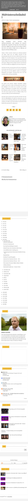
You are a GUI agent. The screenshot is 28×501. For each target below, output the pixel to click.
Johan (7, 20)
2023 (4, 227)
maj (4, 281)
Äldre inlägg (22, 170)
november (6, 269)
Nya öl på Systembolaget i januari (10, 246)
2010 (4, 304)
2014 (4, 296)
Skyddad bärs (6, 255)
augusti (5, 275)
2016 (4, 292)
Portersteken (9, 496)
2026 (4, 221)
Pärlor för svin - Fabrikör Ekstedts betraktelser (13, 393)
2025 (4, 223)
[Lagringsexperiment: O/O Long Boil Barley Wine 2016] (17, 137)
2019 (4, 235)
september (6, 273)
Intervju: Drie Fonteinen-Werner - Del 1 (11, 261)
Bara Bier (5, 382)
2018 (4, 237)
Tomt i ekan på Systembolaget (15, 435)
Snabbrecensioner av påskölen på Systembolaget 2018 (16, 487)
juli (4, 277)
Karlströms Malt (6, 378)
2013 (4, 298)
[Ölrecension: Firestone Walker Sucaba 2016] (17, 147)
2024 (4, 225)
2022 (4, 229)
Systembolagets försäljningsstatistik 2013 (14, 477)
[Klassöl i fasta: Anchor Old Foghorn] (5, 157)
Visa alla (25, 398)
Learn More (12, 9)
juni (4, 279)
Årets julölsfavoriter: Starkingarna (10, 250)
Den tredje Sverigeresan (7, 394)
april (5, 283)
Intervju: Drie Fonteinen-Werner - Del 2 (11, 259)
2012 (4, 300)
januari (5, 289)
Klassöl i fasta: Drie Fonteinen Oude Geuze (12, 248)
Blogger (15, 460)
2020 (4, 233)
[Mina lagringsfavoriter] (5, 137)
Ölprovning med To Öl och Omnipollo (17, 409)
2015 (4, 294)
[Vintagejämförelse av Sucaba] (5, 147)
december (6, 240)
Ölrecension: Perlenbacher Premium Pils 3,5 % (15, 482)
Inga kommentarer (15, 20)
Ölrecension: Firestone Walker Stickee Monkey (13, 263)
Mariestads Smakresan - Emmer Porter (11, 266)
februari (5, 287)
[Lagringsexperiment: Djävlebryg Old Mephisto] (17, 157)
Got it (17, 9)
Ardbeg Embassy (7, 265)
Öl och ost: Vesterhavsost (8, 244)
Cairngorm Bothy (6, 379)
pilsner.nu (5, 372)
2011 (3, 302)
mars (5, 285)
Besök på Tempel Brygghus (9, 257)
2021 (4, 231)
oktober (5, 271)
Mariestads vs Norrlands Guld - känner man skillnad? (16, 473)
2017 (3, 239)
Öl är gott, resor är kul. (8, 388)
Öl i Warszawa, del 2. (7, 389)
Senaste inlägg (6, 170)
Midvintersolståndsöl (8, 242)
